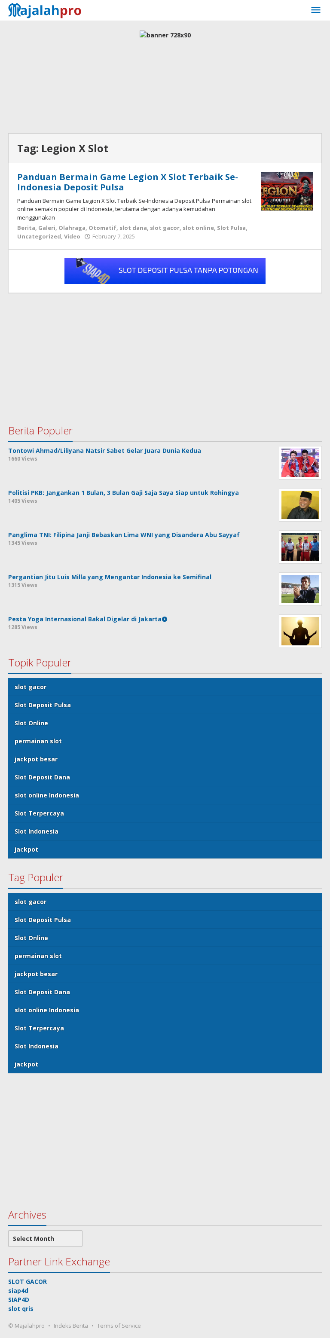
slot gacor (165, 228)
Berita (26, 228)
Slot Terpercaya (39, 813)
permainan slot (38, 741)
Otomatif (102, 228)
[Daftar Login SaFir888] (165, 270)
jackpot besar (36, 759)
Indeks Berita (71, 1325)
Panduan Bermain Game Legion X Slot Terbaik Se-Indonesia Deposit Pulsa (127, 182)
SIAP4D (18, 1299)
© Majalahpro (26, 1325)
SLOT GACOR (27, 1281)
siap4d (18, 1290)
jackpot (26, 849)
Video (72, 236)
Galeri (46, 228)
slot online (198, 228)
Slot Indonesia (36, 831)
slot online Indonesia (47, 795)
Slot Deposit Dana (42, 777)
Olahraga (72, 228)
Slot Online (31, 723)
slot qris (21, 1308)
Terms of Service (119, 1325)
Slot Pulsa (231, 228)
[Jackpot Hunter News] (47, 9)
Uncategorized (39, 236)
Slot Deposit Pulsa (43, 705)
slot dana (133, 228)
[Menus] (316, 10)
